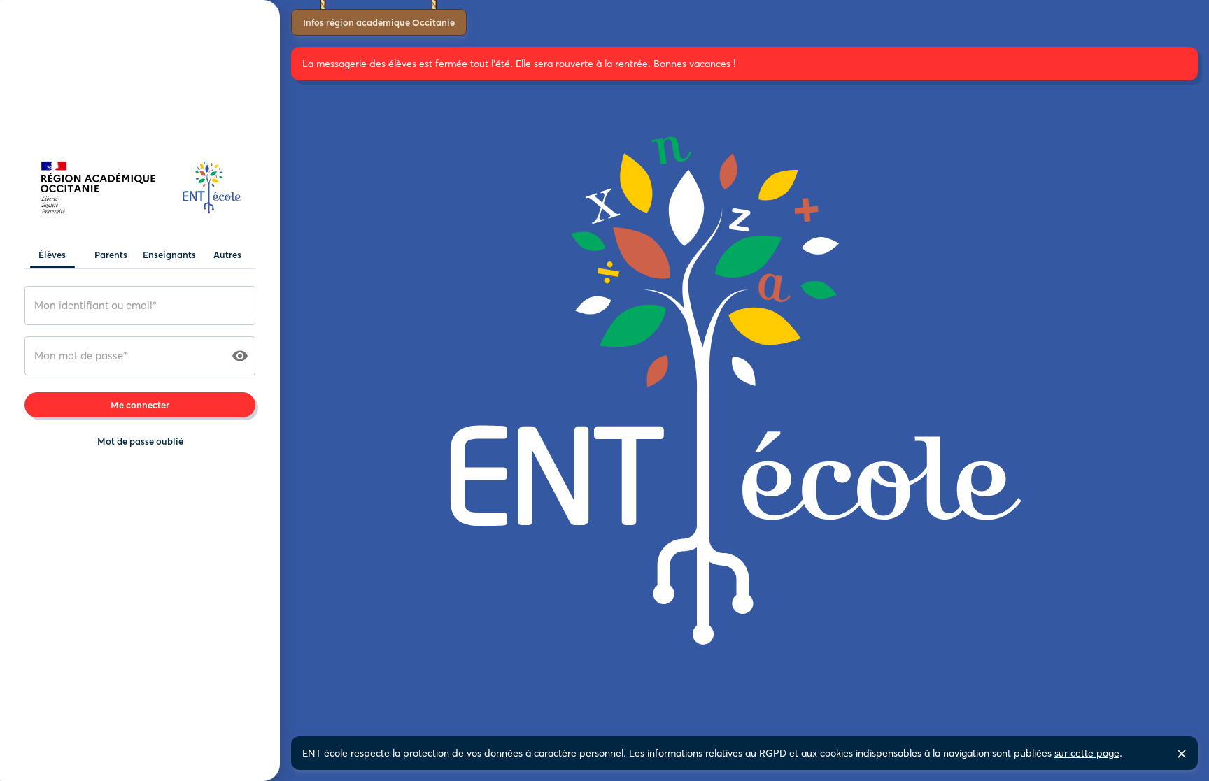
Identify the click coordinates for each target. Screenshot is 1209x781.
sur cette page (1086, 753)
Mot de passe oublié (140, 441)
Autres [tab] (227, 254)
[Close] (1181, 753)
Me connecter (140, 404)
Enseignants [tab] (169, 254)
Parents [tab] (110, 254)
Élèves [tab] (52, 254)
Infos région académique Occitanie (379, 22)
